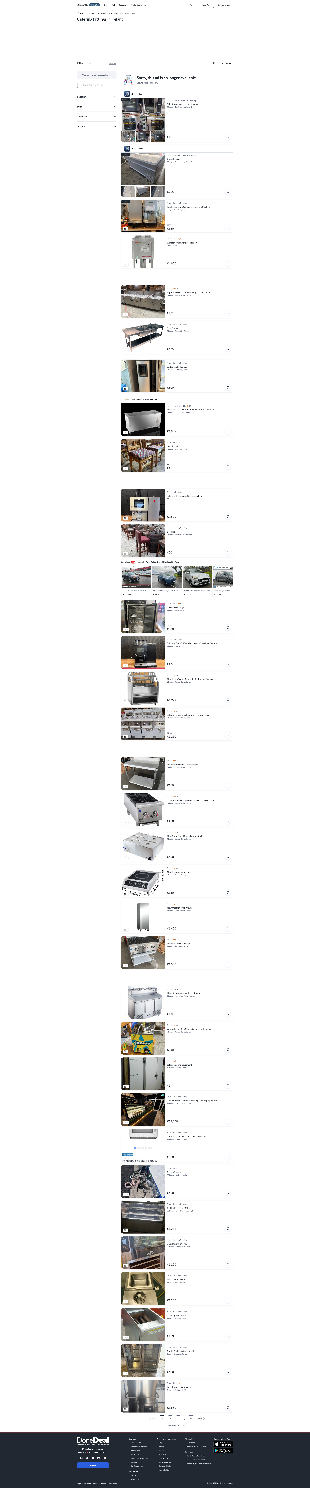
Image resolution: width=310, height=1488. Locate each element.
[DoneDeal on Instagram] (104, 1458)
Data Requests (165, 1462)
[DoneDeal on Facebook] (81, 1458)
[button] (138, 4)
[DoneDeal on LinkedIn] (98, 1458)
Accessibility (164, 1470)
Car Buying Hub (137, 1466)
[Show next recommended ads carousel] (231, 562)
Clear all (112, 63)
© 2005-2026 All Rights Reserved (220, 1483)
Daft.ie (133, 1475)
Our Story (190, 1443)
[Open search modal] (192, 5)
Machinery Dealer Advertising (198, 1464)
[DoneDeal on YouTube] (92, 1458)
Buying (161, 1447)
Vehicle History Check (139, 1458)
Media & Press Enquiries (196, 1447)
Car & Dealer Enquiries (195, 1456)
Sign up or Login (225, 5)
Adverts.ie (135, 1479)
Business (115, 13)
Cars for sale (136, 1443)
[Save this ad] (228, 137)
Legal (79, 1484)
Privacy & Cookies (91, 1484)
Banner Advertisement (195, 1460)
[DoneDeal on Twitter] (87, 1458)
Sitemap (134, 1462)
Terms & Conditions (109, 1484)
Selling (161, 1450)
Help (160, 1443)
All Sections (102, 13)
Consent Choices (165, 1466)
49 (191, 1418)
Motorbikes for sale (139, 1447)
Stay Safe (162, 1454)
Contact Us (163, 1458)
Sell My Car (135, 1454)
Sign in (93, 1465)
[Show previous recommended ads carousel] (226, 562)
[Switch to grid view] (213, 63)
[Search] (80, 85)
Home (91, 13)
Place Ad (205, 5)
